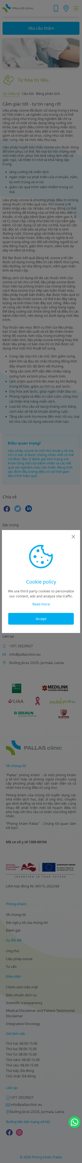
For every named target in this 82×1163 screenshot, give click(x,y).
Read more (41, 604)
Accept (41, 618)
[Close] (73, 536)
